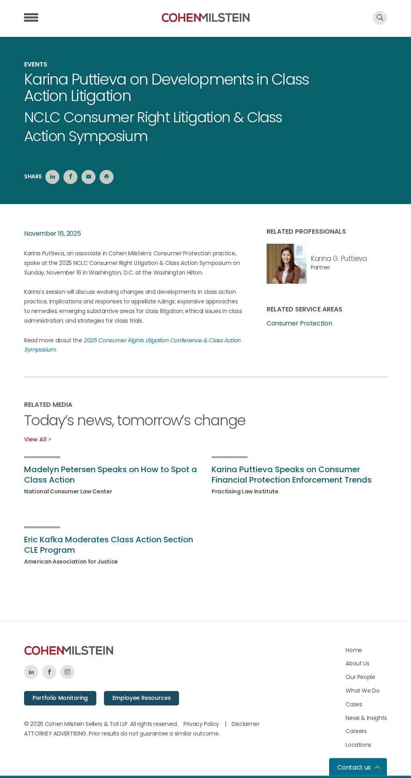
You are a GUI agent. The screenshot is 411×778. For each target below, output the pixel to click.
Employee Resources (141, 698)
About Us (357, 663)
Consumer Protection (299, 323)
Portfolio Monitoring (60, 698)
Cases (354, 704)
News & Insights (366, 718)
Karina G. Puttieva (338, 258)
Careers (356, 731)
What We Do (363, 691)
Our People (360, 677)
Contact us (354, 767)
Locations (358, 745)
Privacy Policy (201, 724)
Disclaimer (246, 724)
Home (354, 650)
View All (35, 439)
